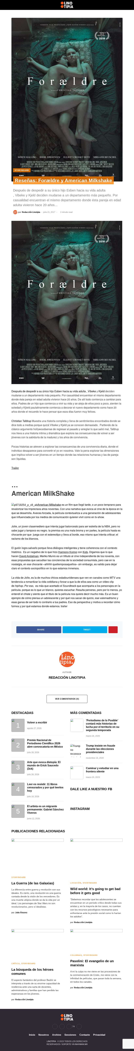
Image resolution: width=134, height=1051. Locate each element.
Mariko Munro (48, 556)
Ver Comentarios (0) (67, 699)
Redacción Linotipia (67, 677)
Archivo (56, 1034)
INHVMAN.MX (81, 1044)
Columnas (76, 955)
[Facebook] (55, 1026)
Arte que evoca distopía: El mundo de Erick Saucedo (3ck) (43, 765)
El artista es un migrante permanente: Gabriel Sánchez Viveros (45, 809)
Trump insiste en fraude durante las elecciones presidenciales (100, 749)
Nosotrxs (43, 1034)
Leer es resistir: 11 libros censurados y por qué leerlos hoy (45, 787)
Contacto (84, 1034)
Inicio (32, 1034)
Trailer (15, 468)
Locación (75, 883)
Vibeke (92, 391)
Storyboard (22, 170)
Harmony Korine (67, 552)
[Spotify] (79, 1026)
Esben (58, 391)
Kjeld (102, 391)
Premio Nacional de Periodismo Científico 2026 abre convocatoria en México (45, 743)
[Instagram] (62, 1026)
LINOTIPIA (51, 1041)
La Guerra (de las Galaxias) (32, 883)
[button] (12, 5)
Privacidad (99, 1034)
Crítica (15, 963)
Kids (85, 552)
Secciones (70, 1034)
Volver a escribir (37, 722)
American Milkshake (49, 504)
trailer (64, 606)
